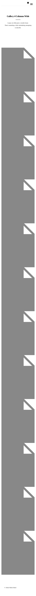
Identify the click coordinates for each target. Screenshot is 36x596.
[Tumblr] (20, 584)
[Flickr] (15, 584)
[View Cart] (27, 4)
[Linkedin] (23, 584)
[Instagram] (25, 584)
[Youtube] (18, 584)
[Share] (24, 4)
